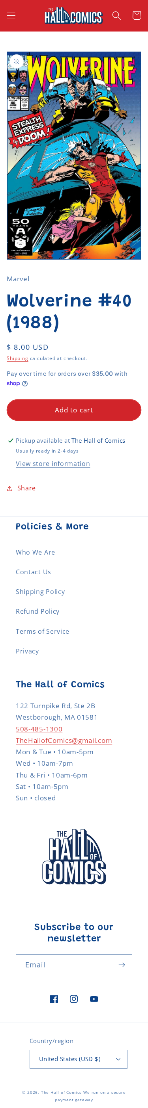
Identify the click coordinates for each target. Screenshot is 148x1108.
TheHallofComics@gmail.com (64, 740)
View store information (53, 463)
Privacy (27, 651)
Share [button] (26, 488)
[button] (11, 16)
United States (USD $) (70, 1059)
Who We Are (35, 552)
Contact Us (33, 572)
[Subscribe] (122, 965)
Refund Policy (38, 611)
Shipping (17, 358)
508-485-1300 (39, 728)
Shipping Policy (40, 591)
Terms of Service (42, 631)
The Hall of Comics (61, 1092)
